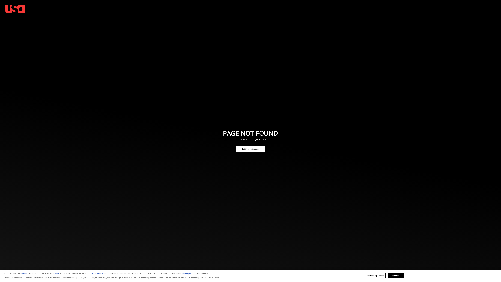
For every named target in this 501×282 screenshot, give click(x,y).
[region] (250, 276)
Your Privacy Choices (375, 275)
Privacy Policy (97, 273)
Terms (56, 273)
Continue (395, 275)
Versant (25, 273)
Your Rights (186, 273)
